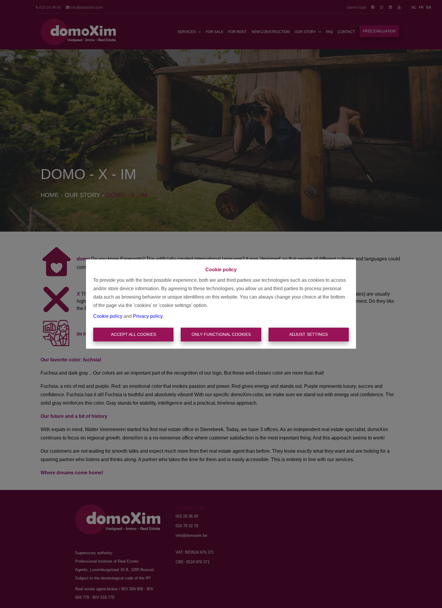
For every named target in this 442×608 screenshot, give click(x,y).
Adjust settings (308, 334)
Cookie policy (107, 316)
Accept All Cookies (133, 334)
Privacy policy (147, 316)
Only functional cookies (221, 334)
